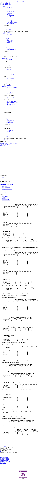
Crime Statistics (4, 186)
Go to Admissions (9, 34)
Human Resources (9, 115)
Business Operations (9, 118)
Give (16, 2)
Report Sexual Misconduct (4, 458)
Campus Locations (9, 42)
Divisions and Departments (10, 133)
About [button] (3, 109)
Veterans (7, 39)
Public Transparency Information (11, 119)
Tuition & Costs (9, 45)
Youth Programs (9, 93)
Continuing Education (10, 92)
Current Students (12, 1)
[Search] (0, 142)
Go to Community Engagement (11, 87)
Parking (7, 135)
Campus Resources (9, 70)
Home (3, 177)
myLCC (6, 2)
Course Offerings (9, 19)
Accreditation (8, 114)
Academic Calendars (9, 30)
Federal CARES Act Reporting (5, 461)
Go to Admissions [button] (7, 57)
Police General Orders (6, 187)
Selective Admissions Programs (11, 22)
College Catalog (9, 28)
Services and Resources (10, 15)
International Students (9, 40)
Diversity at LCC (3, 462)
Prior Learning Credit (9, 21)
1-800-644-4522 (3, 446)
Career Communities (9, 27)
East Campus (4, 198)
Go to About (8, 110)
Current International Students (11, 74)
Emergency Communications (7, 189)
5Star (2, 2)
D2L (9, 2)
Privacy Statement (3, 463)
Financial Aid (8, 47)
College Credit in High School (11, 11)
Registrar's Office (9, 13)
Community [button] (4, 86)
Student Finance (9, 48)
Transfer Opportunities (10, 23)
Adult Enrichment (9, 90)
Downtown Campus (5, 196)
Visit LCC (8, 137)
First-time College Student (10, 37)
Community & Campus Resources (11, 132)
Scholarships (8, 46)
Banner (13, 2)
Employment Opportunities (4, 459)
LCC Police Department (6, 184)
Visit (7, 55)
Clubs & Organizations (10, 78)
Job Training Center (9, 103)
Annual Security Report (4, 460)
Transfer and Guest (9, 38)
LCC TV (7, 64)
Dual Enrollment (9, 41)
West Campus (4, 197)
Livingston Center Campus (6, 200)
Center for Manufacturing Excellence (12, 102)
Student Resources (9, 69)
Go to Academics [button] (7, 32)
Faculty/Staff (23, 1)
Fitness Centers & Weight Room (11, 81)
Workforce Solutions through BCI (11, 101)
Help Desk (8, 121)
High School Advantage (10, 97)
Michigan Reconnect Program (11, 49)
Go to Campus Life (9, 59)
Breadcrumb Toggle (3, 175)
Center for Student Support (10, 73)
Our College (8, 131)
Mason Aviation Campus (5, 199)
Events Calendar (9, 83)
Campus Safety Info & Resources (7, 191)
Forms (3, 188)
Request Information (9, 54)
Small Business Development (11, 104)
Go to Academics (9, 7)
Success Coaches (9, 16)
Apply (7, 53)
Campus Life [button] (4, 58)
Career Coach (8, 20)
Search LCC (2, 141)
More (1, 194)
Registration (8, 14)
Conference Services (9, 105)
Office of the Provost (9, 117)
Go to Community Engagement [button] (9, 108)
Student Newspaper (9, 65)
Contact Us (4, 192)
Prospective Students (5, 1)
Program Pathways (9, 29)
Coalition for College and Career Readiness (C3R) (14, 91)
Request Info (2, 445)
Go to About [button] (6, 139)
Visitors (18, 1)
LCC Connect (8, 63)
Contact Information (9, 122)
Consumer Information (10, 120)
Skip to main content (3, 0)
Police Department (9, 136)
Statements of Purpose (10, 130)
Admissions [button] (4, 33)
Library (7, 12)
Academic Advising (9, 10)
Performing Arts (9, 79)
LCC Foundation (9, 106)
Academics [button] (4, 6)
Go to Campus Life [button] (7, 85)
